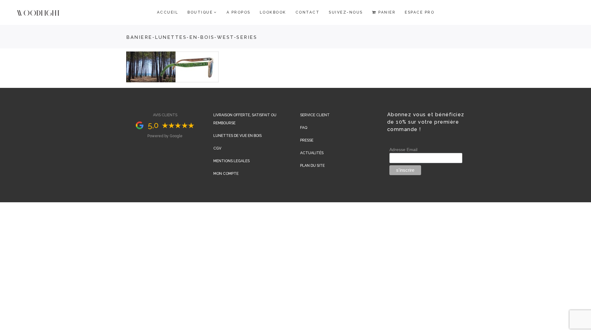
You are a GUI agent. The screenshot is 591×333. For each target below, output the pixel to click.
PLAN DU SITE (312, 165)
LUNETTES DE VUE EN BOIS (237, 136)
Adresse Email (403, 149)
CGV (217, 148)
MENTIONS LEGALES (231, 161)
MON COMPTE (226, 173)
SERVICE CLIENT (315, 115)
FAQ (303, 127)
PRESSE (306, 140)
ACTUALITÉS (312, 153)
